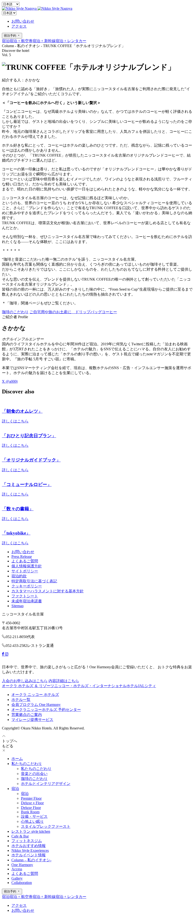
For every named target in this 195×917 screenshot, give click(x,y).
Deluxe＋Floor (32, 803)
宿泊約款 (19, 576)
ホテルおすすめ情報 (28, 846)
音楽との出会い (34, 774)
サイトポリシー (24, 571)
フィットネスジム (26, 841)
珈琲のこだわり (34, 779)
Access (16, 869)
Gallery (17, 878)
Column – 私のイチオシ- (31, 860)
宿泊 (6, 41)
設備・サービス (34, 816)
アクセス (19, 26)
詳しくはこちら (15, 421)
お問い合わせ (22, 21)
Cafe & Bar (20, 836)
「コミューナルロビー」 (27, 484)
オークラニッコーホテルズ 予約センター (46, 710)
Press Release (21, 557)
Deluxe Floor (31, 808)
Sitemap (17, 606)
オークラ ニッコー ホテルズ (35, 695)
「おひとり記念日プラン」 (29, 435)
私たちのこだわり (26, 764)
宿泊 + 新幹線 (44, 41)
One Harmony (22, 865)
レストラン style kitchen (30, 831)
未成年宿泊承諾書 (26, 601)
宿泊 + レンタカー (71, 41)
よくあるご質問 (24, 561)
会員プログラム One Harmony (36, 705)
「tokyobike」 (16, 532)
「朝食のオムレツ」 (22, 411)
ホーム (17, 759)
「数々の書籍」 (18, 508)
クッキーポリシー (26, 586)
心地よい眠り (32, 821)
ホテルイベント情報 (28, 855)
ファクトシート (24, 596)
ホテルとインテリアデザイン (45, 784)
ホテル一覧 (20, 700)
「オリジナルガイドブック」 (31, 459)
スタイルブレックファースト (45, 826)
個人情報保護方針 (26, 566)
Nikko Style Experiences (30, 850)
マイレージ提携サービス (32, 720)
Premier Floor (31, 798)
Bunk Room (30, 812)
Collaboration (21, 883)
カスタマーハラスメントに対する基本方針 (47, 591)
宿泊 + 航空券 (21, 41)
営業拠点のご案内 (26, 715)
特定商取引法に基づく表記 (34, 581)
